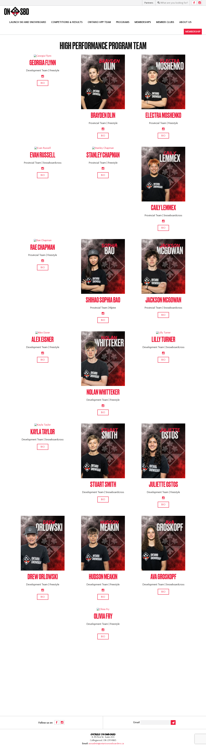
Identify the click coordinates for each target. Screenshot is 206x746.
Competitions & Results (67, 22)
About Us (185, 22)
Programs (122, 22)
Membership (192, 31)
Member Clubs (165, 22)
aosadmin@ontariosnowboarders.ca (106, 743)
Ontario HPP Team (99, 22)
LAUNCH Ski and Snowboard (27, 22)
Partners (148, 2)
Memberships (143, 22)
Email (136, 722)
